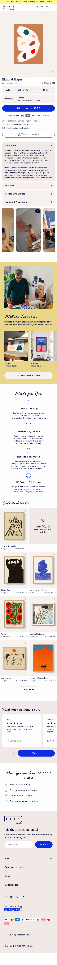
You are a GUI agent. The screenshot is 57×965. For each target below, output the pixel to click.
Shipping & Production (15, 202)
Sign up (44, 844)
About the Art (11, 145)
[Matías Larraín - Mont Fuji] (41, 346)
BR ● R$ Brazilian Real (19, 934)
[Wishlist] (42, 7)
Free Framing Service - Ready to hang (23, 121)
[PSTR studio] (8, 7)
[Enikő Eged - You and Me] (14, 658)
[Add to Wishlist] (53, 72)
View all (36, 753)
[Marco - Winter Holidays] (43, 614)
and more (45, 115)
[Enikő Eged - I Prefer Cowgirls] (14, 526)
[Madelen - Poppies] (14, 614)
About (7, 876)
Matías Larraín (10, 83)
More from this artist (28, 375)
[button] (53, 7)
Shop (7, 858)
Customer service (14, 867)
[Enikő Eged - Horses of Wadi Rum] (43, 658)
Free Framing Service (14, 193)
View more (28, 689)
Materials (9, 185)
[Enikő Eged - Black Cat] (14, 570)
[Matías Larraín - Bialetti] (16, 346)
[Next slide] (13, 753)
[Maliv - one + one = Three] (43, 570)
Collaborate (11, 884)
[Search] (37, 7)
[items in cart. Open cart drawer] (47, 7)
